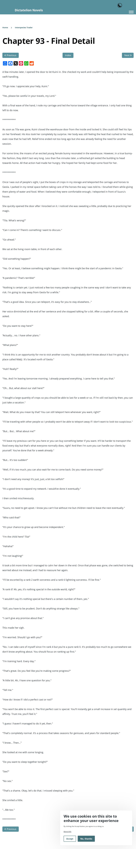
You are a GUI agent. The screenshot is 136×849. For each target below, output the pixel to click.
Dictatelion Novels (29, 10)
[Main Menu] (130, 12)
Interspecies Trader (24, 27)
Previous (11, 55)
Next (126, 55)
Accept (69, 838)
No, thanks (86, 838)
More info (67, 831)
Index (68, 55)
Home (5, 27)
